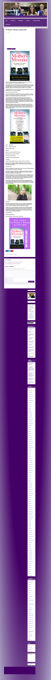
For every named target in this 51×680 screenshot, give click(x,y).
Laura (9, 32)
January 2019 (30, 532)
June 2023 (29, 429)
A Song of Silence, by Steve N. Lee (31, 364)
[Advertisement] (20, 40)
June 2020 (29, 499)
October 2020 (30, 491)
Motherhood (30, 609)
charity (29, 592)
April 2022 (29, 456)
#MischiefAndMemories (31, 580)
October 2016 (30, 575)
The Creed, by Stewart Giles (31, 354)
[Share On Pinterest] (12, 251)
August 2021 (30, 472)
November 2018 (30, 536)
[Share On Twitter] (9, 251)
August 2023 (30, 425)
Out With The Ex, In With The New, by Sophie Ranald (31, 369)
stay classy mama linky (30, 632)
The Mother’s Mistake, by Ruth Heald (16, 30)
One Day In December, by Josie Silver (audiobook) (31, 338)
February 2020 (30, 507)
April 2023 (29, 433)
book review (9, 48)
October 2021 (30, 468)
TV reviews (28, 20)
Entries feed (30, 647)
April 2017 (29, 571)
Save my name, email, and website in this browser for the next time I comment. (17, 282)
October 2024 (30, 398)
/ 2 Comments (15, 254)
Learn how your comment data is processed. (22, 283)
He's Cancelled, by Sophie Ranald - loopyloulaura (30, 367)
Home (6, 20)
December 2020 (30, 487)
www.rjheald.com (12, 214)
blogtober (29, 588)
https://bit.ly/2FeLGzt (11, 155)
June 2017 (29, 567)
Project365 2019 (30, 617)
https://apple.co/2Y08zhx (14, 153)
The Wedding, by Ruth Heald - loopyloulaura (14, 263)
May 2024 (29, 408)
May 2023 (29, 431)
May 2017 (29, 569)
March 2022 (29, 458)
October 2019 (30, 515)
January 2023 (30, 439)
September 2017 (30, 561)
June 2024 (29, 406)
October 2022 (30, 445)
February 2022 (30, 460)
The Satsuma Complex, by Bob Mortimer (31, 347)
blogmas (29, 586)
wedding (29, 639)
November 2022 (30, 443)
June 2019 (29, 522)
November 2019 (30, 513)
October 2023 (30, 421)
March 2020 (30, 505)
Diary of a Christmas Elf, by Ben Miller (31, 341)
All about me (13, 20)
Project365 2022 (30, 621)
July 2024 (29, 404)
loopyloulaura (11, 10)
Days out (29, 598)
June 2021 (29, 476)
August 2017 (30, 563)
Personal (29, 611)
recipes (29, 629)
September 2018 (30, 540)
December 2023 (30, 417)
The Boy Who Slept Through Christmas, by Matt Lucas (31, 350)
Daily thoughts (30, 596)
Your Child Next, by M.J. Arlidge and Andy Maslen (31, 335)
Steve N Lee (30, 363)
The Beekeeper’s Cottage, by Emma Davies (31, 375)
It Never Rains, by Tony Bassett (31, 382)
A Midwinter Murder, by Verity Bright (31, 356)
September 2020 (30, 493)
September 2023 (30, 423)
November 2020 (30, 489)
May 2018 (29, 546)
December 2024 (30, 394)
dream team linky (30, 600)
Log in (29, 645)
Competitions (8, 24)
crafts (29, 594)
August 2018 (30, 542)
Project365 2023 (30, 623)
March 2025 (30, 388)
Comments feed (30, 649)
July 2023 (29, 427)
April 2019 (29, 526)
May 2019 (29, 524)
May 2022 (29, 454)
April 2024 (29, 410)
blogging (29, 584)
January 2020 (30, 509)
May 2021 (29, 478)
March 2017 (29, 573)
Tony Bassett (30, 381)
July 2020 (29, 497)
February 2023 (30, 437)
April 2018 (29, 548)
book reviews (11, 254)
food (29, 602)
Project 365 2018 (30, 615)
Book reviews (20, 20)
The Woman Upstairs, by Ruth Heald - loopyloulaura (15, 262)
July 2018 (29, 544)
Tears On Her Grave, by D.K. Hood (31, 344)
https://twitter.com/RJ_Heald (18, 216)
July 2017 (29, 565)
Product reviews (30, 613)
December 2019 (30, 511)
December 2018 (30, 534)
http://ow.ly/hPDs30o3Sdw (14, 157)
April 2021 (29, 480)
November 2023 (30, 419)
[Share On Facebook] (7, 251)
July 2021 (29, 474)
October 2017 (30, 559)
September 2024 (30, 400)
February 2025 (30, 390)
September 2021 (30, 470)
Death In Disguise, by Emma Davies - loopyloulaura (31, 373)
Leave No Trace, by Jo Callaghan (31, 331)
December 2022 (30, 441)
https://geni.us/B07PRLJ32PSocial (14, 152)
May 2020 (29, 501)
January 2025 (30, 392)
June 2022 (29, 452)
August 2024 (30, 402)
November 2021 (30, 466)
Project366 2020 (30, 625)
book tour (13, 48)
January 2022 (30, 462)
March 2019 (29, 528)
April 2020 (29, 503)
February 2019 (30, 530)
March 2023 (29, 435)
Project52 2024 (30, 627)
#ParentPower (30, 582)
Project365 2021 (30, 619)
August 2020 (30, 495)
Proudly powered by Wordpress (31, 674)
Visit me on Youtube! (36, 20)
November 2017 (30, 557)
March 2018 (29, 550)
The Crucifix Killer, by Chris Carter (31, 329)
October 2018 (30, 538)
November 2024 (30, 396)
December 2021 (30, 464)
